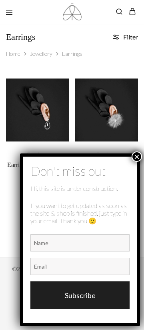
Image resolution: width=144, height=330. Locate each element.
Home (13, 53)
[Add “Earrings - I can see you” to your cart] (64, 87)
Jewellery (41, 53)
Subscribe (80, 295)
